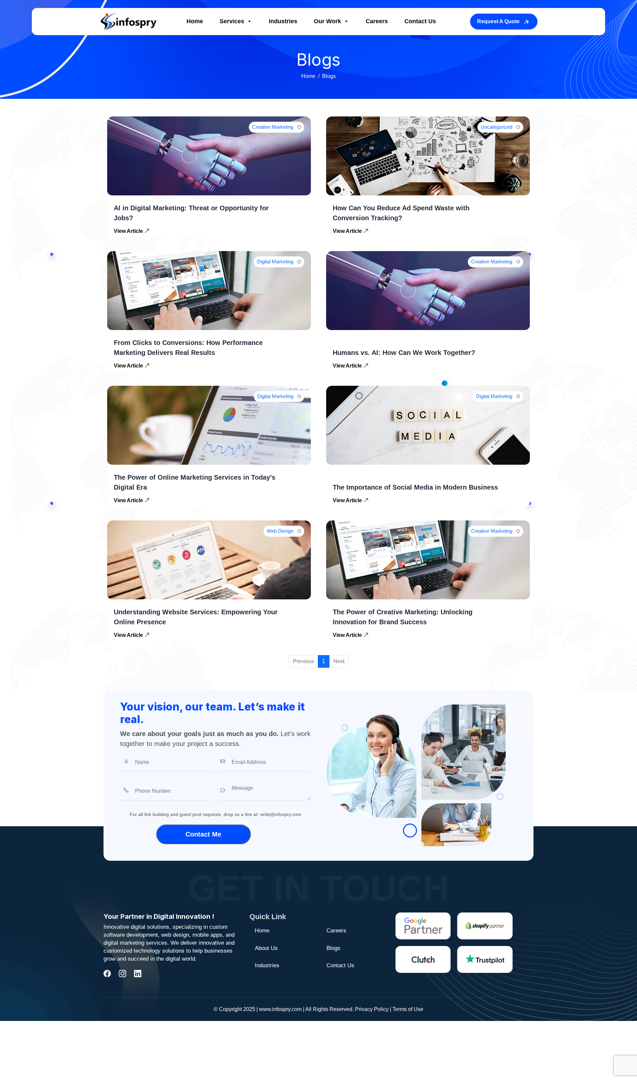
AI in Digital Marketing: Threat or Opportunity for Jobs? (191, 213)
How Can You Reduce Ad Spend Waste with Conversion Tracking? (401, 213)
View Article (129, 231)
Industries (283, 21)
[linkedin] (137, 973)
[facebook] (107, 973)
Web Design (280, 531)
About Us (266, 948)
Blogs (333, 948)
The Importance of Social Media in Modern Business (415, 487)
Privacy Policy (372, 1009)
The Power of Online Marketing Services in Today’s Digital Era (194, 482)
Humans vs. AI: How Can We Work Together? (404, 352)
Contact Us (420, 21)
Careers (377, 21)
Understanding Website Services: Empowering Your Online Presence (196, 617)
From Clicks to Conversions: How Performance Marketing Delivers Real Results (188, 347)
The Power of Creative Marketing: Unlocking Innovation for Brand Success (402, 617)
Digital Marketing (275, 261)
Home (194, 21)
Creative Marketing (272, 127)
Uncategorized (496, 127)
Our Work (327, 21)
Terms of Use (407, 1009)
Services (232, 21)
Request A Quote (498, 21)
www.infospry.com (280, 1009)
